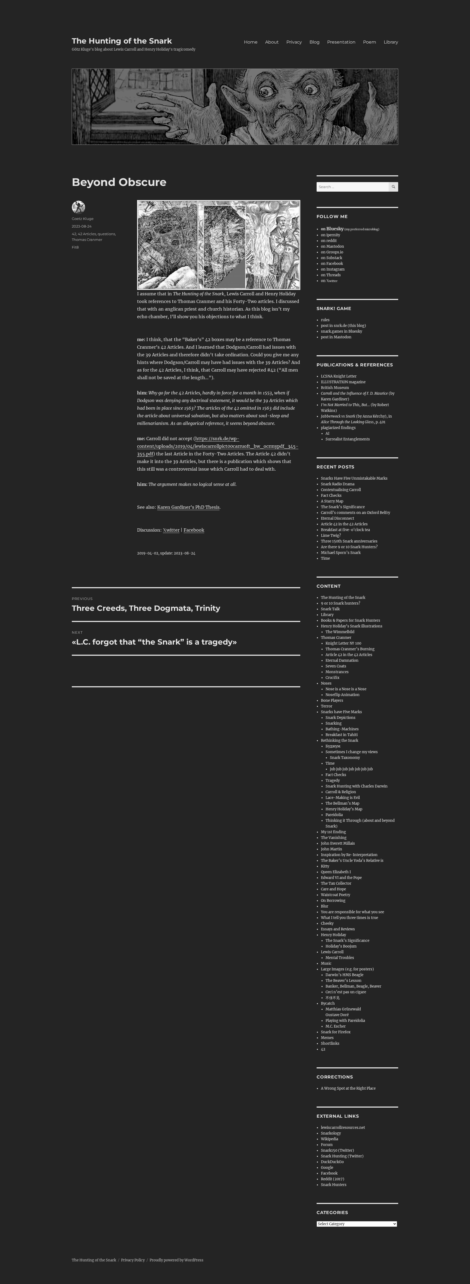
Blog (315, 42)
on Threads (331, 275)
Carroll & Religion (341, 792)
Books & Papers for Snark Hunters (350, 620)
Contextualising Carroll (341, 490)
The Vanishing (334, 837)
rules (325, 320)
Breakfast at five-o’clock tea (345, 530)
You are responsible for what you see (352, 912)
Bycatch (328, 1003)
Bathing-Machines (342, 729)
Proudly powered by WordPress (176, 1260)
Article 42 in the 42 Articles (344, 524)
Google (327, 1167)
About (272, 42)
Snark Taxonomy (345, 757)
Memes (327, 1037)
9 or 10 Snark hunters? (340, 603)
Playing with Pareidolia (345, 1020)
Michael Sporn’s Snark (341, 552)
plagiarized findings (338, 427)
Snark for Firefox (336, 1032)
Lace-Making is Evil (343, 797)
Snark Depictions (340, 717)
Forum (327, 1144)
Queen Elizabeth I (336, 872)
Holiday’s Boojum (341, 946)
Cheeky (327, 923)
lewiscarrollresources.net (343, 1127)
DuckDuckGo (332, 1162)
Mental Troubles (340, 957)
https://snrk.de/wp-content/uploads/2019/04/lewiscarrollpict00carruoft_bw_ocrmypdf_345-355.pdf (217, 446)
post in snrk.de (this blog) (343, 325)
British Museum (335, 387)
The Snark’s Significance (343, 507)
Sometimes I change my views (352, 752)
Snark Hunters (334, 1184)
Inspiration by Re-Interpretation (349, 855)
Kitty (325, 866)
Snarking (334, 723)
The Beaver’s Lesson (343, 980)
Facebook (194, 530)
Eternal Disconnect (337, 518)
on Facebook (332, 263)
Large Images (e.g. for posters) (347, 969)
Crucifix (332, 677)
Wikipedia (329, 1139)
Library (391, 42)
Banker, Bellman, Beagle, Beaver (353, 986)
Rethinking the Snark (339, 740)
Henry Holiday (333, 935)
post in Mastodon (336, 337)
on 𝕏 (329, 280)
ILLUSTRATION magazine (343, 382)
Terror (326, 706)
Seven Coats (336, 666)
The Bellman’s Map (342, 803)
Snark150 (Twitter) (337, 1150)
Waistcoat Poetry (335, 895)
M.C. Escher (336, 1026)
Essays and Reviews (338, 929)
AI (327, 433)
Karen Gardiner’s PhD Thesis (188, 507)
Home (251, 42)
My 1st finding (333, 832)
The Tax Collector (336, 883)
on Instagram (333, 269)
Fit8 (75, 247)
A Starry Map (332, 501)
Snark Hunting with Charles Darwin (357, 786)
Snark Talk (330, 609)
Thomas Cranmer (87, 239)
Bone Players (332, 700)
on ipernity (330, 235)
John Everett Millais (338, 843)
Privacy (294, 42)
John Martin (331, 849)
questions (106, 234)
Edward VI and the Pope (341, 877)
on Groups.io (332, 252)
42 (74, 234)
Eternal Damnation (342, 660)
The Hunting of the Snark (122, 40)
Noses (326, 683)
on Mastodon (332, 246)
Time (325, 558)
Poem (369, 42)
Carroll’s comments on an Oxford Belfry (355, 512)
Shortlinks (330, 1043)
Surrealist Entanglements (348, 439)
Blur (324, 906)
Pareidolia (334, 815)
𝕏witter (171, 530)
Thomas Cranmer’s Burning (350, 649)
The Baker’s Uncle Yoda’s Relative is (352, 860)
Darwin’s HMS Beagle (344, 975)
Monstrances (337, 672)
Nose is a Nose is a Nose (346, 689)
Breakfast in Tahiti (342, 735)
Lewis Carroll (332, 952)
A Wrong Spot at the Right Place (348, 1088)
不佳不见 (333, 997)
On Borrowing (333, 900)
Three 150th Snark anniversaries (349, 541)
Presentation (341, 42)
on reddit (329, 240)
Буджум (333, 746)
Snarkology (331, 1133)
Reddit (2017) (332, 1179)
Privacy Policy (133, 1260)
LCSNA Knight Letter (339, 376)
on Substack (331, 258)
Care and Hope (333, 889)
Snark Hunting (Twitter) (342, 1156)
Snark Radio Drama (337, 484)
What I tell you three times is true (349, 917)
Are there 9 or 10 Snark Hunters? (349, 547)
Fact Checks (331, 495)
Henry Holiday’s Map (344, 809)
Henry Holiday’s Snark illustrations (351, 626)
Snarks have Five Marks (341, 712)
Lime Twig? (331, 535)
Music (326, 963)
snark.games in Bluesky (341, 331)
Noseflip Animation (343, 694)
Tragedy (333, 780)
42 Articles (87, 234)
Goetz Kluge (83, 218)
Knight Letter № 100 (343, 643)
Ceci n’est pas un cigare (346, 992)
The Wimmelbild (340, 632)
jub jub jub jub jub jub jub (351, 769)
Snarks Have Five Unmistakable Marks (354, 478)
